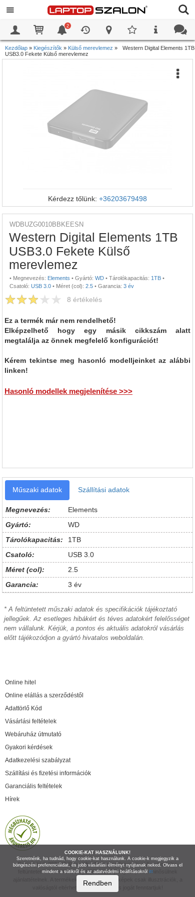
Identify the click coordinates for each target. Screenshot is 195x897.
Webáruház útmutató (33, 734)
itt (151, 871)
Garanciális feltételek (33, 786)
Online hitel (20, 682)
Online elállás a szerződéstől (44, 695)
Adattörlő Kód (23, 708)
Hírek (12, 799)
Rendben (97, 883)
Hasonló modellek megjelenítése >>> (68, 391)
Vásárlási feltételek (30, 721)
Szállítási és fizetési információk (48, 773)
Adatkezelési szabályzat (37, 760)
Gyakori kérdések (28, 747)
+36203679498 (123, 199)
